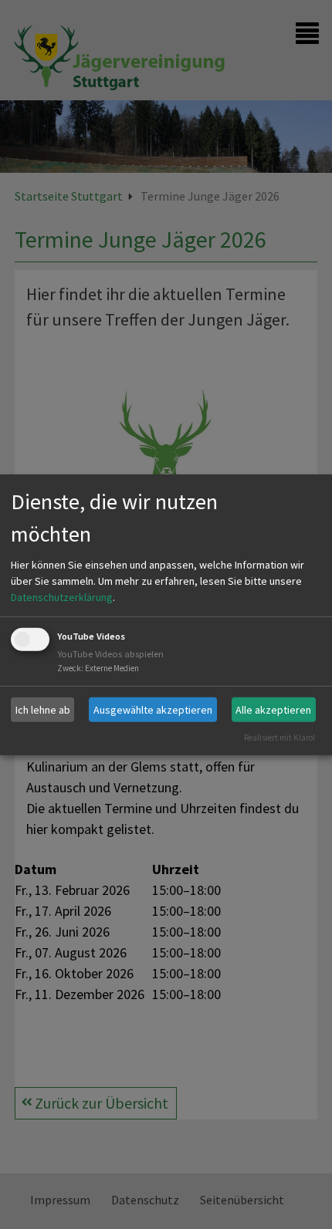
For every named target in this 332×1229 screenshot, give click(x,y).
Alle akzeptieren (273, 709)
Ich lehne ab (42, 709)
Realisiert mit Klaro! (279, 737)
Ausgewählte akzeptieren (152, 709)
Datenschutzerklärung (62, 597)
